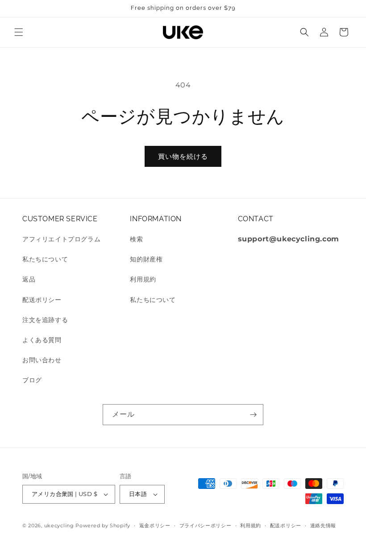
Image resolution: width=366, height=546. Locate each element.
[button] (19, 32)
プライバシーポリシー (205, 525)
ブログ (32, 380)
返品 (28, 279)
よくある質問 (42, 340)
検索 (136, 239)
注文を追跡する (45, 320)
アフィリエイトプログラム (61, 239)
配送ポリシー (42, 300)
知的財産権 (146, 259)
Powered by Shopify (102, 525)
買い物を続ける (183, 156)
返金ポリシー (155, 525)
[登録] (253, 414)
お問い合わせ (42, 360)
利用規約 (143, 279)
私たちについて (45, 259)
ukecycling (59, 525)
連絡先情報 (323, 525)
